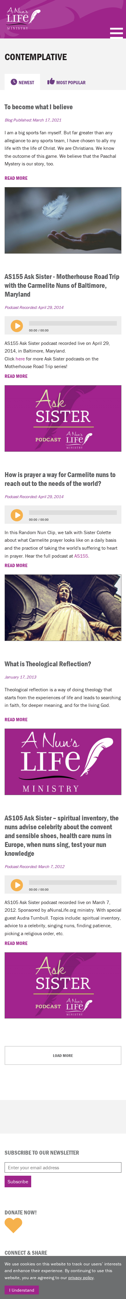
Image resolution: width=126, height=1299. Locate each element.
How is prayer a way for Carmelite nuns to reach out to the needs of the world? (60, 479)
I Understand (21, 1290)
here (20, 359)
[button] (17, 326)
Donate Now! (21, 1212)
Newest (26, 82)
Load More (63, 1055)
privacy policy (81, 1277)
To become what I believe (39, 106)
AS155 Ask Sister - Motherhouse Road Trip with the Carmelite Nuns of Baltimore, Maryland (62, 285)
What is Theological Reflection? (48, 663)
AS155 (81, 556)
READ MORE (16, 178)
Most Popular (71, 82)
